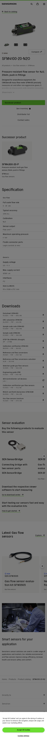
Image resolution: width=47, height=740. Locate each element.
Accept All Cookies (23, 730)
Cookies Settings (23, 736)
